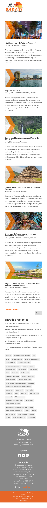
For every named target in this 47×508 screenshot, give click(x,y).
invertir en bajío (34, 393)
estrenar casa (9, 390)
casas (7, 359)
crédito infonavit (10, 380)
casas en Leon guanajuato (13, 366)
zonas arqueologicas (19, 417)
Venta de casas (22, 414)
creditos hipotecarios (28, 376)
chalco (7, 373)
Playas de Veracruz (12, 91)
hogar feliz (24, 393)
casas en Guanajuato (24, 362)
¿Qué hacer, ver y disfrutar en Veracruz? (20, 43)
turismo (34, 410)
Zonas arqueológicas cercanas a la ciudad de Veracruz (22, 188)
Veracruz (24, 45)
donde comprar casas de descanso (16, 383)
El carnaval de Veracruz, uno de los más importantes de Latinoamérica (20, 235)
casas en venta (22, 369)
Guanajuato (9, 393)
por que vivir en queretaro (13, 404)
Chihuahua (15, 373)
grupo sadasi (29, 390)
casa (34, 355)
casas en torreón (10, 369)
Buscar (38, 313)
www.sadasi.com (26, 487)
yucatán (8, 417)
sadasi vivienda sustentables (14, 410)
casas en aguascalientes (32, 359)
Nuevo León (9, 397)
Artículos (17, 45)
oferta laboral (29, 400)
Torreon (27, 410)
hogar (16, 393)
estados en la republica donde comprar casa (18, 386)
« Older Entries (10, 309)
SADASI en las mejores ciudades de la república (19, 407)
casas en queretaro (28, 366)
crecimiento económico (12, 376)
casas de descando (17, 359)
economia (31, 383)
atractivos (8, 355)
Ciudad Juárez (25, 373)
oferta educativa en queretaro (14, 400)
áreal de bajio (31, 417)
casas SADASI (33, 369)
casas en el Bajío (10, 362)
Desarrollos (25, 93)
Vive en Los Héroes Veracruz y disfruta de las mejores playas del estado (22, 284)
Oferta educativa (20, 397)
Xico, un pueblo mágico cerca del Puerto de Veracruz (22, 139)
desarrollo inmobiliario (24, 380)
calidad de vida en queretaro (22, 355)
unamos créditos (10, 414)
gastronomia (19, 390)
